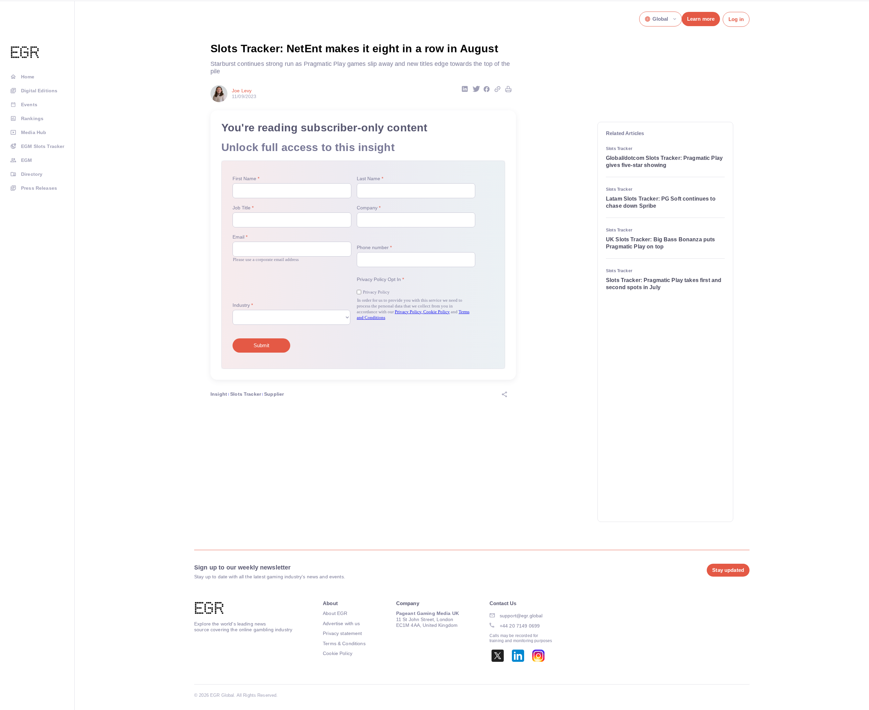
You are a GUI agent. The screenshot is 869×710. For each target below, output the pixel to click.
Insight (218, 394)
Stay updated (728, 570)
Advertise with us (341, 623)
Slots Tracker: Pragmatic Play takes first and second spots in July (663, 283)
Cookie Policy (337, 653)
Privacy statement (342, 633)
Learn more (701, 19)
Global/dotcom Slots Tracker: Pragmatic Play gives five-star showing (664, 161)
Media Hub (33, 132)
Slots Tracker (245, 394)
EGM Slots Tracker (42, 146)
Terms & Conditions (344, 643)
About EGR (335, 613)
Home (28, 76)
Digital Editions (39, 90)
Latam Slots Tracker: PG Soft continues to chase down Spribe (661, 202)
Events (29, 104)
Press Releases (39, 188)
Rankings (32, 118)
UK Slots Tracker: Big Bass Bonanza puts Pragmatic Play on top (660, 243)
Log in (736, 19)
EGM (26, 160)
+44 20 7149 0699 (520, 626)
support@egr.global (521, 615)
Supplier (274, 394)
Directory (31, 174)
